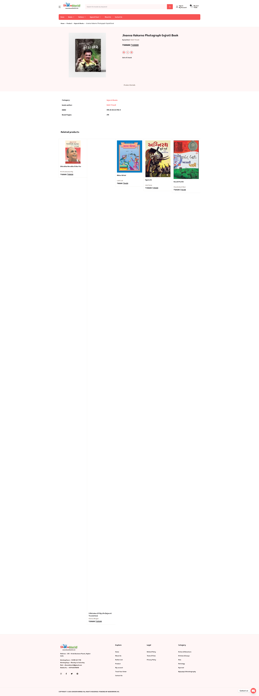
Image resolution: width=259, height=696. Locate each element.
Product (69, 23)
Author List (119, 660)
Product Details (129, 85)
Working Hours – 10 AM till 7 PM (70, 660)
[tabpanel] (87, 55)
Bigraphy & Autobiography (187, 671)
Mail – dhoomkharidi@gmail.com (71, 665)
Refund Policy (151, 652)
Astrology (181, 664)
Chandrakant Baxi (180, 187)
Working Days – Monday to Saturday (72, 662)
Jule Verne (148, 185)
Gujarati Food (94, 17)
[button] (60, 7)
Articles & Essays (184, 656)
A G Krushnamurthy (66, 172)
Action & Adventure (184, 652)
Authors (81, 17)
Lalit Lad (120, 180)
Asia (179, 660)
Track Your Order (121, 671)
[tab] (129, 85)
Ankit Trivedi (135, 40)
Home (62, 17)
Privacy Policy (151, 660)
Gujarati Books (79, 23)
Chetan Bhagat (94, 618)
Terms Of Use (151, 656)
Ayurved (181, 668)
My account (119, 668)
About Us (108, 17)
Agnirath (148, 180)
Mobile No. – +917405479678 (69, 668)
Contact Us (118, 17)
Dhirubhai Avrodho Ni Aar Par (70, 166)
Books (70, 17)
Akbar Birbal (121, 175)
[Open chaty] (253, 690)
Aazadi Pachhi (179, 182)
